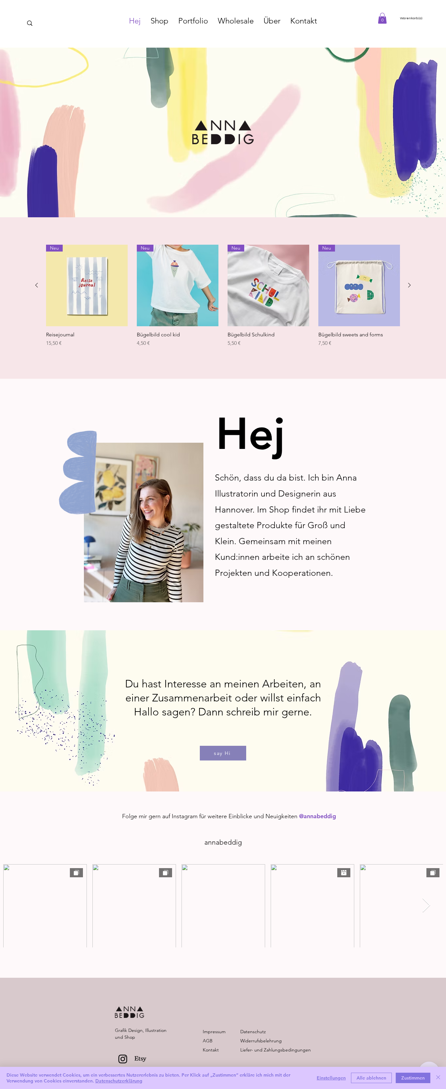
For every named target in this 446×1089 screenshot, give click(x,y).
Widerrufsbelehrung (261, 1041)
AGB (208, 1041)
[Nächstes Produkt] (409, 285)
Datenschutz (253, 1032)
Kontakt (211, 1050)
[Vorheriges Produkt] (36, 285)
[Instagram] (123, 1059)
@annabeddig (317, 816)
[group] (223, 299)
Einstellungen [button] (331, 1078)
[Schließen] (438, 1078)
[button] (382, 18)
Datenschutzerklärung (118, 1081)
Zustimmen (413, 1078)
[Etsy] (140, 1059)
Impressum (214, 1032)
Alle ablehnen (371, 1078)
